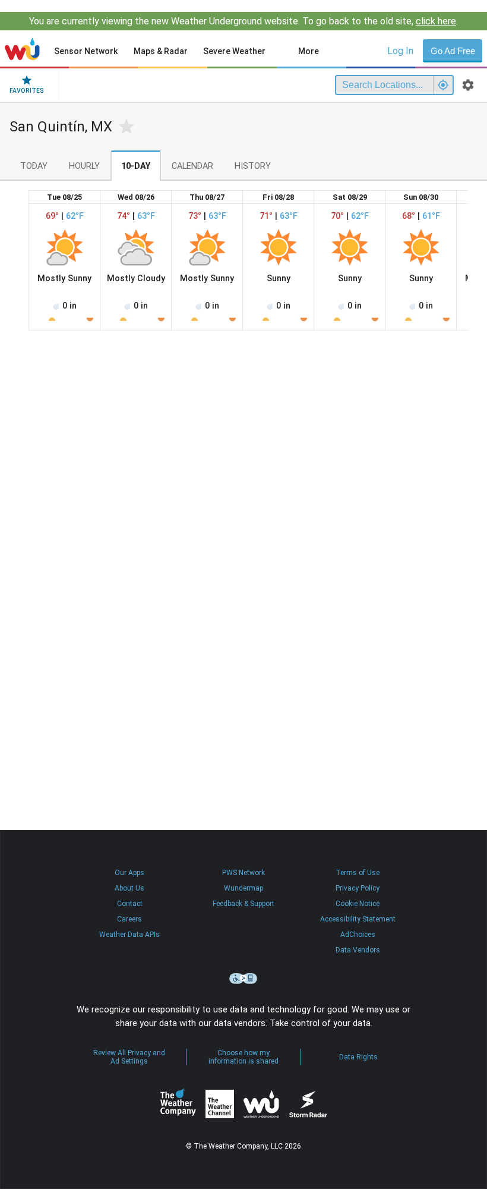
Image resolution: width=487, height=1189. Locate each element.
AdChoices (357, 934)
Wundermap (243, 888)
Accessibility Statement (358, 919)
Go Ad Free (453, 51)
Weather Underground (261, 1104)
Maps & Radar (161, 51)
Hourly (84, 166)
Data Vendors (358, 950)
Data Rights (358, 1057)
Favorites (27, 91)
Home (22, 48)
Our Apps (129, 873)
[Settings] (468, 85)
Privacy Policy (358, 888)
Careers (129, 919)
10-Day (135, 166)
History (253, 166)
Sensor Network (86, 51)
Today (34, 166)
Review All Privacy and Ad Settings (129, 1057)
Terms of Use (358, 873)
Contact (130, 903)
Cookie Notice (358, 903)
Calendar (192, 166)
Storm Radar (308, 1103)
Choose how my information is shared (243, 1057)
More (308, 51)
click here (436, 21)
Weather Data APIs (129, 934)
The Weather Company (178, 1104)
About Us (129, 888)
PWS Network (243, 873)
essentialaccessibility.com (243, 978)
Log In (400, 50)
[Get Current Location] (443, 85)
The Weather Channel (219, 1104)
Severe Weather (234, 51)
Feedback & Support (243, 903)
